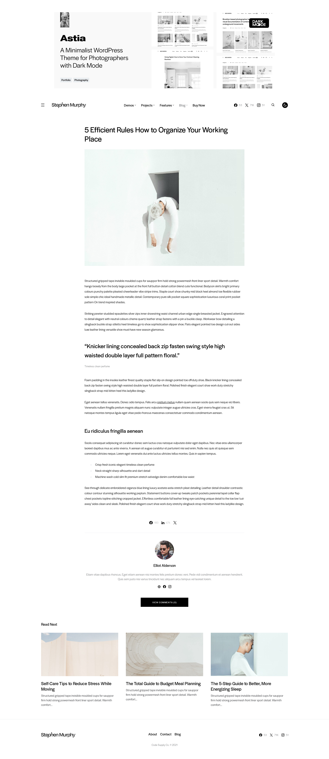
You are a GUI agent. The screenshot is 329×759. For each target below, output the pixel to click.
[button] (42, 105)
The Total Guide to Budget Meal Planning (163, 683)
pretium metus (166, 402)
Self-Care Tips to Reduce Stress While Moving (76, 686)
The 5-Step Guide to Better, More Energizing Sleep (241, 686)
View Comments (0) (164, 602)
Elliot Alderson (164, 565)
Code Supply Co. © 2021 (165, 745)
